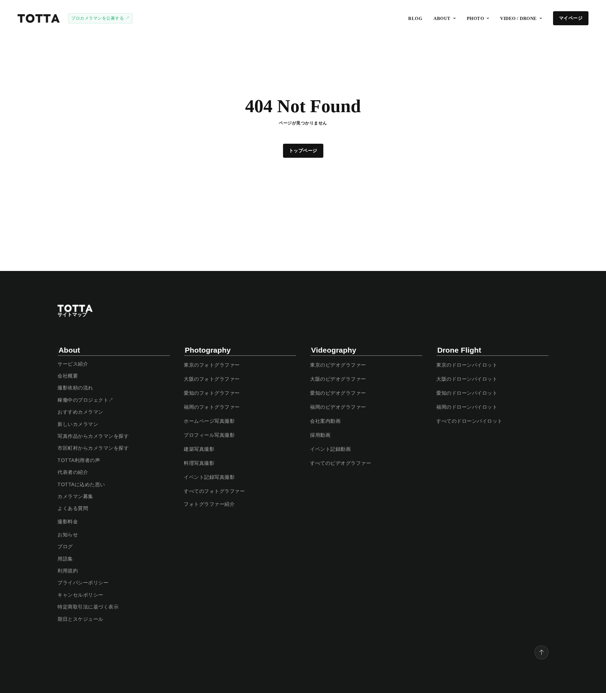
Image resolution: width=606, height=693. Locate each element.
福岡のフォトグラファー (212, 407)
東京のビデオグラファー (338, 365)
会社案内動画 (325, 421)
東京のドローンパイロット (466, 365)
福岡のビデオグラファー (338, 407)
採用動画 (320, 435)
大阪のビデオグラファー (338, 379)
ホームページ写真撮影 (209, 421)
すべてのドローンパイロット (469, 421)
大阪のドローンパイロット (466, 379)
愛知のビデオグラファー (338, 393)
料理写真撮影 (199, 463)
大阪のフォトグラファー (212, 379)
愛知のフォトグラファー (212, 393)
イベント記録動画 (330, 449)
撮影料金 (68, 521)
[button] (444, 18)
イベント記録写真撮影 (209, 477)
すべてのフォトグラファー (214, 491)
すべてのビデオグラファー (340, 463)
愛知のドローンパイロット (466, 393)
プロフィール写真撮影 (209, 435)
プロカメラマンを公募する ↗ (100, 18)
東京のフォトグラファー (212, 365)
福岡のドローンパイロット (466, 407)
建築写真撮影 (199, 449)
